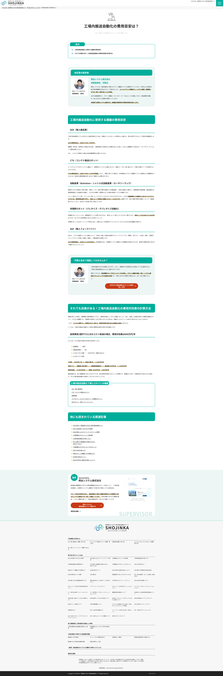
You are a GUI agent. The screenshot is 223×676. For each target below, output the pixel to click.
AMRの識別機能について (96, 604)
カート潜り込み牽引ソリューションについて (78, 593)
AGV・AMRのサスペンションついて (142, 610)
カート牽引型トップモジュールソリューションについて (100, 593)
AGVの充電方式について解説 (74, 574)
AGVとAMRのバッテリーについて (142, 604)
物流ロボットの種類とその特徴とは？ (84, 453)
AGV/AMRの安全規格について (141, 580)
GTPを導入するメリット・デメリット (121, 580)
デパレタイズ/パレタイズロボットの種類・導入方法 (144, 542)
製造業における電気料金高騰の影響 (76, 641)
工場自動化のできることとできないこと (85, 447)
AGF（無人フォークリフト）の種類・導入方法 (78, 548)
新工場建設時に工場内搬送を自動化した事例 (80, 623)
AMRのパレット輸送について (75, 604)
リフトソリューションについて (97, 586)
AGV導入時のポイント (79, 457)
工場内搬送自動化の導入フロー (82, 438)
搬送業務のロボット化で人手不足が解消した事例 (100, 627)
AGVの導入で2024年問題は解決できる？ (77, 580)
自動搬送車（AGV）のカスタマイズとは (121, 574)
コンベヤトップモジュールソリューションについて (144, 587)
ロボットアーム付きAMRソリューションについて (122, 587)
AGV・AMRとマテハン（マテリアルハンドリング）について (78, 616)
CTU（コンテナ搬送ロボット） (81, 392)
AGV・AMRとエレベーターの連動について (100, 616)
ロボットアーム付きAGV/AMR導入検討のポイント (78, 587)
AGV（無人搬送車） (77, 389)
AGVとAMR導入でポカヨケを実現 (83, 429)
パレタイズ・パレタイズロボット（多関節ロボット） (87, 399)
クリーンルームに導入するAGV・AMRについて (122, 610)
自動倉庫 (74, 395)
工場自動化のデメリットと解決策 (83, 435)
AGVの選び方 (93, 574)
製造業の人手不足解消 (73, 637)
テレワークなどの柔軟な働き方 (97, 637)
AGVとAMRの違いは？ (79, 450)
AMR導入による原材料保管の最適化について (144, 593)
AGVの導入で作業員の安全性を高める (143, 570)
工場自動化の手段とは (74, 538)
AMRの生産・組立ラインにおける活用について (78, 598)
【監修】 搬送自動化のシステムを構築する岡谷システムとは (84, 647)
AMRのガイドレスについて (118, 616)
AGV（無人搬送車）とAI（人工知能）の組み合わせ (144, 575)
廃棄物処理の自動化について (119, 592)
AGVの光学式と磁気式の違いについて (84, 460)
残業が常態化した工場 (95, 641)
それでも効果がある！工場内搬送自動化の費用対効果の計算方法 (94, 53)
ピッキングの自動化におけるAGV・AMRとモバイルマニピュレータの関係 (122, 604)
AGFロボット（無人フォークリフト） (83, 402)
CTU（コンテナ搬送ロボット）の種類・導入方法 (100, 542)
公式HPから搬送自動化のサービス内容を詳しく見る (122, 286)
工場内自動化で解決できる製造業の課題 (79, 634)
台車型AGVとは (71, 610)
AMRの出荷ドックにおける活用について (99, 598)
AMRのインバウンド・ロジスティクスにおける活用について (122, 598)
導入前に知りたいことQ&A (75, 555)
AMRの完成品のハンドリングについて (143, 598)
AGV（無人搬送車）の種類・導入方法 (77, 541)
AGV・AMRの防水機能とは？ (97, 610)
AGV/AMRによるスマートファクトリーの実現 (86, 432)
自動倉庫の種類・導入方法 (118, 541)
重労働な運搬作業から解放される (142, 637)
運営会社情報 (75, 511)
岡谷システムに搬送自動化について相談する (87, 505)
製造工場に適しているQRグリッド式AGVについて (100, 581)
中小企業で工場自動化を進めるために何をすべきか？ (99, 565)
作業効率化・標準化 (117, 637)
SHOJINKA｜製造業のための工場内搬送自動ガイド (203, 1)
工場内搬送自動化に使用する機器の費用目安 (88, 50)
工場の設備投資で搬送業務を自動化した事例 (78, 627)
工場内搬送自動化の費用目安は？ (76, 564)
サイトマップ (152, 673)
